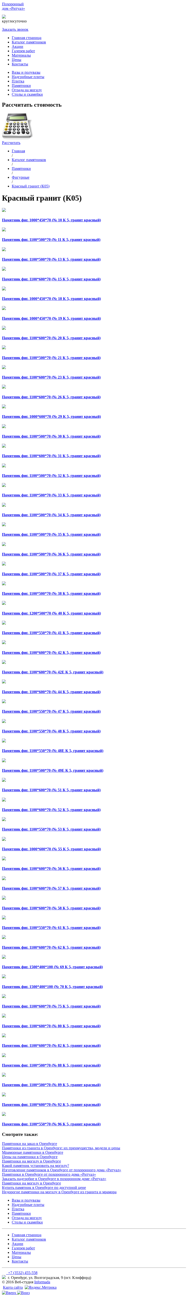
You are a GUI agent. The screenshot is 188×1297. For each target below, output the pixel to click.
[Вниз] (23, 1293)
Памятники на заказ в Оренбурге (29, 1144)
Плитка (18, 81)
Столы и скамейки (27, 94)
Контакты (20, 64)
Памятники (21, 85)
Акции (17, 46)
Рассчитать (11, 143)
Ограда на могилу (27, 90)
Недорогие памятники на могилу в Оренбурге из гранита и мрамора (59, 1192)
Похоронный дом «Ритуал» (13, 6)
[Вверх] (9, 1293)
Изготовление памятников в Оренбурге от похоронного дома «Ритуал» (61, 1170)
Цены (16, 60)
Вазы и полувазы (26, 72)
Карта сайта (13, 1287)
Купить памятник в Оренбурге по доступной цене (44, 1187)
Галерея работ (23, 51)
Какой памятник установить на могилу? (35, 1165)
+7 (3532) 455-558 (21, 1273)
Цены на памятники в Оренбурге (30, 1157)
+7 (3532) (35, 17)
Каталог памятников (29, 42)
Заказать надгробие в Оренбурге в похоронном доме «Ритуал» (54, 1179)
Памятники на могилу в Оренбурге (31, 1161)
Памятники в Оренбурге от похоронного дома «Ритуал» (49, 1174)
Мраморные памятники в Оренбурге (32, 1152)
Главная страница (26, 38)
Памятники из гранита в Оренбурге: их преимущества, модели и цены (61, 1148)
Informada (42, 1282)
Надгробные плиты (28, 77)
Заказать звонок (15, 29)
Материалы (21, 55)
